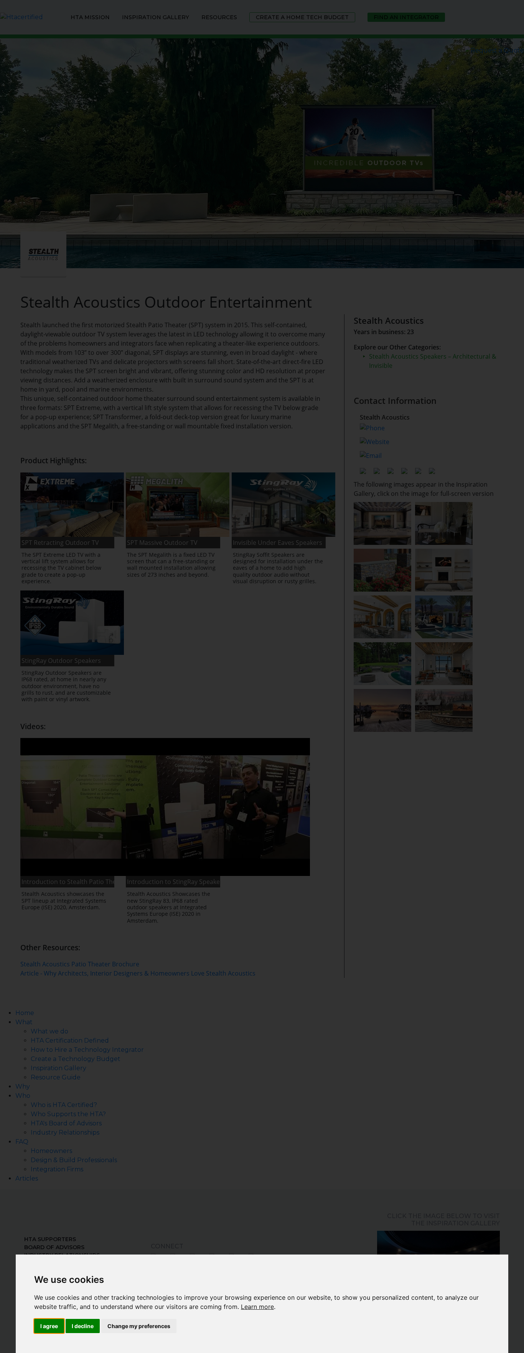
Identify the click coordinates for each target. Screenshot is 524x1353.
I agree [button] (49, 1326)
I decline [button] (83, 1326)
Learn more (257, 1306)
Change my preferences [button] (138, 1326)
